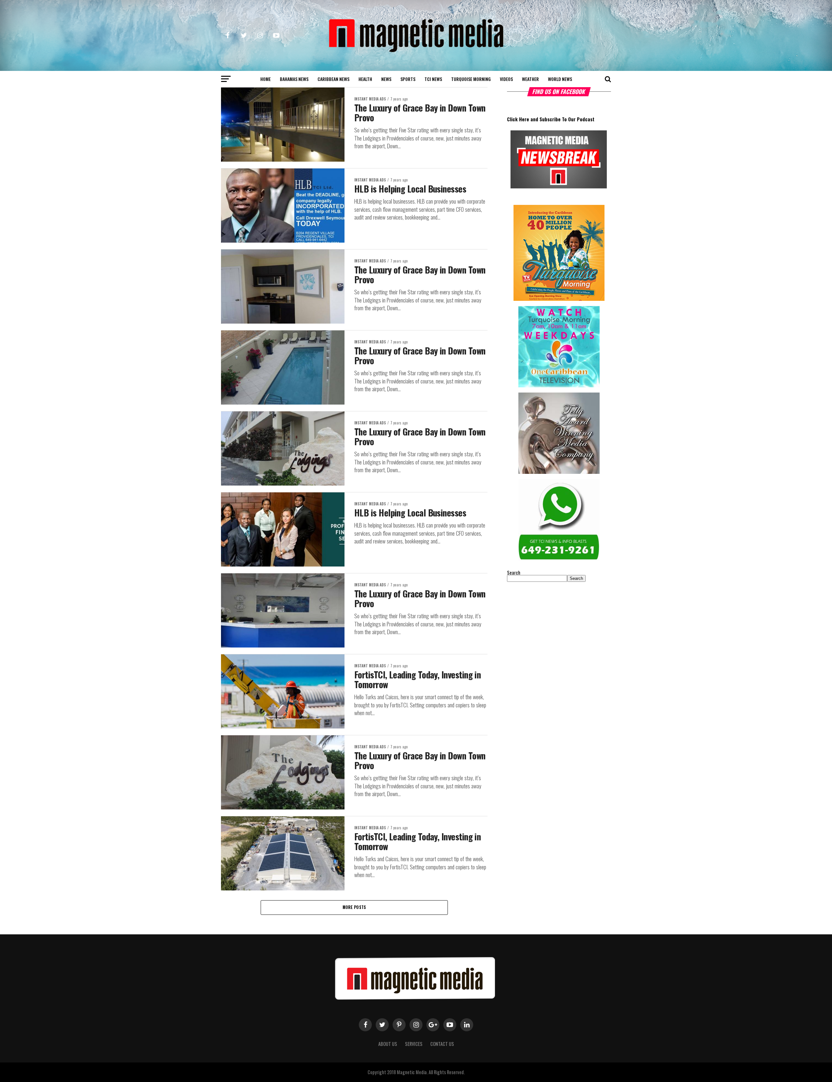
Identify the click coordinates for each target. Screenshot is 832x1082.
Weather (530, 78)
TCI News (433, 78)
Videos (506, 78)
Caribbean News (333, 78)
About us (387, 1043)
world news (560, 78)
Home (265, 78)
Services (413, 1043)
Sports (407, 78)
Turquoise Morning (471, 78)
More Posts (354, 907)
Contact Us (442, 1043)
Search (513, 572)
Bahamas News (294, 78)
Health (365, 78)
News (386, 78)
